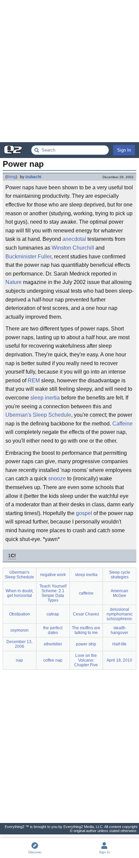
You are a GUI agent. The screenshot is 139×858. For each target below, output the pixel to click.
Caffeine (122, 423)
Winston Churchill (73, 248)
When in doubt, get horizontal (19, 593)
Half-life (119, 644)
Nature (13, 282)
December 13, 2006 (19, 644)
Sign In (124, 150)
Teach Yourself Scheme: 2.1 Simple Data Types (52, 593)
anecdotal (74, 239)
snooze (57, 478)
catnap (53, 614)
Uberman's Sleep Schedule (38, 415)
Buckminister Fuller (28, 256)
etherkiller (53, 644)
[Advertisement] (69, 71)
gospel (84, 513)
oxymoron (19, 630)
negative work (53, 574)
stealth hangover (119, 630)
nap (19, 660)
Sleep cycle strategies (119, 574)
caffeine (86, 593)
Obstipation (19, 614)
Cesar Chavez (86, 614)
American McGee (119, 593)
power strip (86, 644)
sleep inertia (45, 398)
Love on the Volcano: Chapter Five (86, 660)
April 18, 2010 (119, 660)
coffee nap (52, 660)
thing (11, 176)
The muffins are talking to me (86, 630)
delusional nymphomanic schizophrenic (120, 614)
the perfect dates (52, 630)
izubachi (33, 176)
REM (34, 380)
